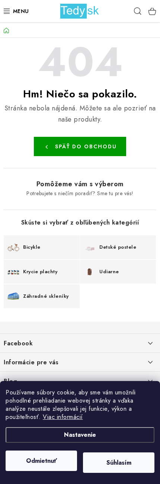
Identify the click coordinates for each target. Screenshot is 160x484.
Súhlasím (118, 462)
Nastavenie (80, 434)
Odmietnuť (41, 460)
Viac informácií (63, 417)
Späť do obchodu (86, 146)
